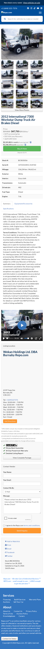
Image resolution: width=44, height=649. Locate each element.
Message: (6, 496)
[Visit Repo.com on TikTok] (34, 8)
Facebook (10, 552)
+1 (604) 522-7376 (9, 8)
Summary (6, 204)
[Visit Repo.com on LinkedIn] (41, 8)
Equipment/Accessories (23, 204)
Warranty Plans (35, 599)
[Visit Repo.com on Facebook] (28, 8)
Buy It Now (22, 148)
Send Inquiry (22, 530)
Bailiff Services (19, 599)
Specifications (8, 209)
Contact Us (18, 611)
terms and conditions (32, 525)
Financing (7, 599)
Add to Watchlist (13, 541)
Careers (22, 616)
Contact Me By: (8, 488)
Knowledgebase (9, 616)
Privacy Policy (31, 611)
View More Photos (22, 110)
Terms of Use (8, 614)
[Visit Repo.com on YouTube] (38, 8)
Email (9, 549)
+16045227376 (12, 400)
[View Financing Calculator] (30, 142)
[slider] (10, 338)
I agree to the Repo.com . (23, 525)
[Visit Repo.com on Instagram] (31, 8)
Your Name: (7, 472)
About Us (6, 611)
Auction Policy (22, 614)
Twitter (10, 556)
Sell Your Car (18, 602)
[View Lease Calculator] (25, 145)
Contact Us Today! (9, 639)
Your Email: (7, 480)
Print (9, 545)
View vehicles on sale (31, 3)
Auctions (6, 602)
